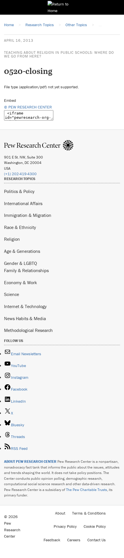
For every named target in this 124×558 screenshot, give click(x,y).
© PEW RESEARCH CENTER (28, 107)
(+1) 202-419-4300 (20, 173)
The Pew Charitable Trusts (86, 489)
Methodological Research (28, 330)
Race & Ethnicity (20, 227)
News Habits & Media (25, 318)
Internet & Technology (25, 306)
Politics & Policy (19, 191)
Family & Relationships (26, 270)
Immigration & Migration (27, 215)
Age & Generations (22, 251)
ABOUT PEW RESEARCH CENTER (30, 461)
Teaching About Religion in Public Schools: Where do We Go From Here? (59, 54)
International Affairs (23, 203)
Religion (12, 239)
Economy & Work (20, 282)
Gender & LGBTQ (20, 263)
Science (11, 294)
